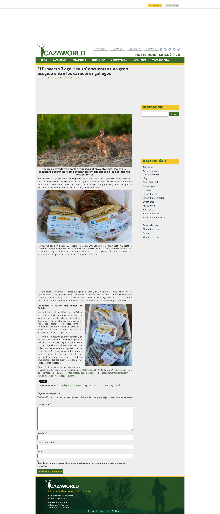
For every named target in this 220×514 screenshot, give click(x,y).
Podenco (147, 233)
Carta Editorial (150, 182)
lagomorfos (69, 385)
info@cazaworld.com (57, 498)
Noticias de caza (77, 78)
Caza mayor (149, 186)
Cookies (115, 511)
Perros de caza (150, 225)
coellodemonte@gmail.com (115, 372)
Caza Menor (79, 60)
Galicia (60, 385)
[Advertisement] (110, 27)
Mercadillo (134, 49)
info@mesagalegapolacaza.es (81, 372)
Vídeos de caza (160, 60)
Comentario (44, 404)
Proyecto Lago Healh (110, 385)
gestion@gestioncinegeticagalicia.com (55, 375)
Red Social (100, 49)
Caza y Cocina (150, 193)
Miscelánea (139, 60)
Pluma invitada (151, 229)
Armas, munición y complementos (153, 173)
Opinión (147, 221)
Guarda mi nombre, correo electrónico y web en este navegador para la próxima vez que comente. (82, 464)
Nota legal (104, 511)
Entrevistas (98, 60)
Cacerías (117, 49)
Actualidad (57, 78)
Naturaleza (148, 209)
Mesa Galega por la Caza (88, 385)
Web (39, 451)
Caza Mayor (59, 60)
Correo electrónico (47, 442)
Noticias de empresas (154, 217)
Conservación (119, 60)
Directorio (151, 49)
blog (145, 178)
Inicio (43, 60)
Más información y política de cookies (110, 6)
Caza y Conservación (154, 197)
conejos (52, 385)
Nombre (42, 433)
